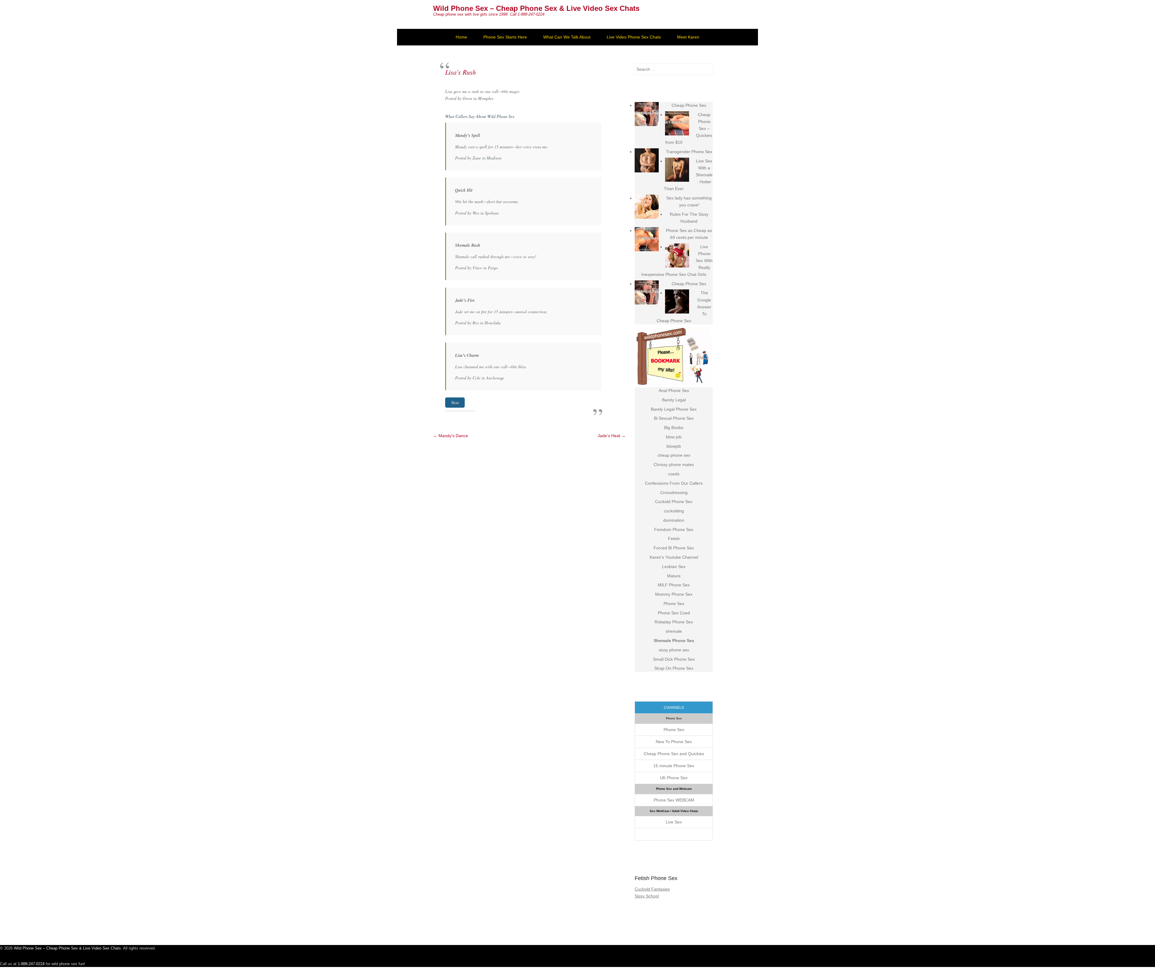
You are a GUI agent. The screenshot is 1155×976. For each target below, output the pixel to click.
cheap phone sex (674, 455)
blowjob (674, 446)
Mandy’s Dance (450, 435)
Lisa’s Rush (460, 71)
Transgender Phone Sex (689, 151)
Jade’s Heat (612, 435)
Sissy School (647, 896)
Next (455, 402)
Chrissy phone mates (674, 464)
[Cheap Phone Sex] (647, 114)
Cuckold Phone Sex (673, 501)
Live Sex (674, 822)
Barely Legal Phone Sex (674, 409)
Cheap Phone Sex (689, 105)
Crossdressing (674, 492)
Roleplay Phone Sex (673, 621)
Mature (674, 575)
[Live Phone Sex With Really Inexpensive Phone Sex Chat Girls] (677, 255)
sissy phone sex (674, 649)
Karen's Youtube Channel (674, 557)
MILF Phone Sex (674, 584)
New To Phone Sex (674, 741)
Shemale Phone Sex (674, 640)
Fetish (674, 538)
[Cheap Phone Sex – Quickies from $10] (677, 123)
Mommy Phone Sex (673, 594)
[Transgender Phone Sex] (647, 160)
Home (461, 37)
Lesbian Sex (673, 566)
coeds (673, 473)
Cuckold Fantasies (652, 889)
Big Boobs (673, 427)
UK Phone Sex (674, 777)
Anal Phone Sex (674, 390)
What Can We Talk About (566, 37)
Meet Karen (688, 37)
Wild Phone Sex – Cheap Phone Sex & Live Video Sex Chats (536, 8)
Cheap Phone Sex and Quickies (674, 753)
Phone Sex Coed (674, 612)
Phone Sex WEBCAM (674, 800)
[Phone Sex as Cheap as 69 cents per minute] (647, 239)
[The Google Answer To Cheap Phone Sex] (677, 301)
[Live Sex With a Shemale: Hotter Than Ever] (677, 170)
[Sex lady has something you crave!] (647, 207)
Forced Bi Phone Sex (674, 547)
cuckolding (674, 510)
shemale (674, 631)
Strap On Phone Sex (673, 668)
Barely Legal (674, 399)
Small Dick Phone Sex (674, 659)
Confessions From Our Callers (674, 483)
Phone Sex (674, 603)
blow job (674, 436)
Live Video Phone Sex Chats (634, 37)
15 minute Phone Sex (673, 765)
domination (673, 520)
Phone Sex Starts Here (505, 37)
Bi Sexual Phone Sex (674, 418)
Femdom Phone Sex (673, 529)
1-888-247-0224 (31, 964)
